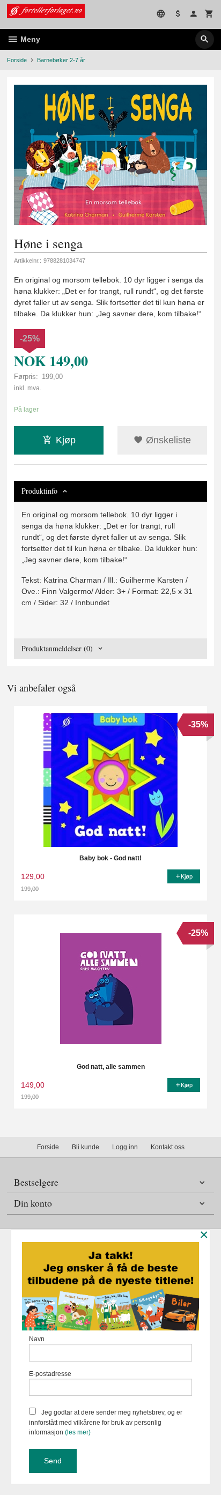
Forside (17, 60)
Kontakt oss (168, 1147)
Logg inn (125, 1147)
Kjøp (66, 440)
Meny (29, 39)
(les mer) (78, 1432)
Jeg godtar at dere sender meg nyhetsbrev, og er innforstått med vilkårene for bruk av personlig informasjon (105, 1422)
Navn (37, 1339)
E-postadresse (50, 1374)
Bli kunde (85, 1147)
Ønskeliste (167, 440)
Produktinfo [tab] (39, 491)
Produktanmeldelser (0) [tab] (57, 648)
